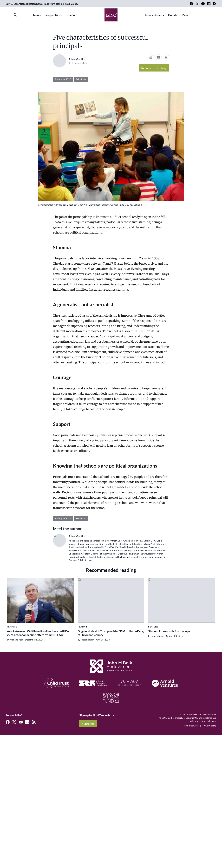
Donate (173, 15)
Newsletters (153, 15)
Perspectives (53, 15)
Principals (81, 79)
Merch (186, 15)
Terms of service (190, 725)
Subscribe (88, 723)
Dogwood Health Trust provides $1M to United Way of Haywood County (111, 633)
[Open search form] (15, 15)
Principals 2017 (63, 79)
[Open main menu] (9, 15)
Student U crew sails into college (169, 631)
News (37, 15)
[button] (159, 57)
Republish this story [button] (154, 68)
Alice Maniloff (77, 59)
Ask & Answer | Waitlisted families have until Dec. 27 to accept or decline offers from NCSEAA (39, 633)
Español (70, 15)
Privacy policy (209, 725)
